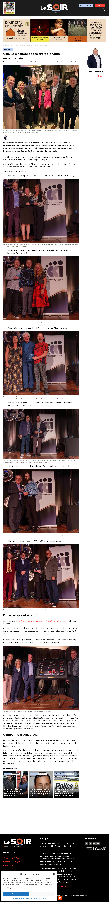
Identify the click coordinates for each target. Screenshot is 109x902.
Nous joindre (8, 865)
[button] (54, 874)
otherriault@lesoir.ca (96, 76)
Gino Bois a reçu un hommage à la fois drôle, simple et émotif (42, 621)
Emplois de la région (11, 862)
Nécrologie (86, 6)
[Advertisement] (41, 814)
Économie (14, 45)
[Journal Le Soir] (54, 8)
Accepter (16, 894)
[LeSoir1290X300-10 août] (54, 30)
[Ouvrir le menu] (98, 10)
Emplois (100, 6)
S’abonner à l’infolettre (13, 858)
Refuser (42, 894)
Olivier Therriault (17, 137)
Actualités (6, 45)
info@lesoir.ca (60, 886)
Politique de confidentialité (20, 898)
